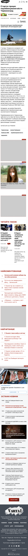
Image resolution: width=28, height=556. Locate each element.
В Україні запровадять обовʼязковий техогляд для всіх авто (6, 236)
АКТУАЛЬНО (13, 18)
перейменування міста (17, 132)
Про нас (4, 537)
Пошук (24, 2)
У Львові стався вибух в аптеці (14, 333)
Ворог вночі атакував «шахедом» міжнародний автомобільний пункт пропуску (15, 435)
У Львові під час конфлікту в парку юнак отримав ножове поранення (13, 287)
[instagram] (14, 546)
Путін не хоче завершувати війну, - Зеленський (13, 281)
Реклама (13, 14)
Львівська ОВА (5, 132)
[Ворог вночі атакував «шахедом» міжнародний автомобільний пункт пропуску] (13, 432)
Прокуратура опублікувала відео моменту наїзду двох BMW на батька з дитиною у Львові (15, 294)
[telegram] (19, 546)
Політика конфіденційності (12, 543)
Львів (19, 18)
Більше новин (14, 499)
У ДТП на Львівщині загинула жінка (14, 359)
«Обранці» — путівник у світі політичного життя (13, 301)
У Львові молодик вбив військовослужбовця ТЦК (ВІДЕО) (13, 338)
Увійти (19, 2)
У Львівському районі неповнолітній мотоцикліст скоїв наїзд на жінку (14, 411)
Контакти (17, 537)
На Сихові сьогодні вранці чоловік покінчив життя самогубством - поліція (15, 406)
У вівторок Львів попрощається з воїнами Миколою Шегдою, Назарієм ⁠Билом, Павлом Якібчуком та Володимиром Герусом (14, 477)
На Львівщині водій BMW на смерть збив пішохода (15, 422)
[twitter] (11, 546)
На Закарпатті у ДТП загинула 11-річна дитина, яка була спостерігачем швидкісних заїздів (15, 442)
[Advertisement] (13, 150)
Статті (6, 526)
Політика (23, 522)
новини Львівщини (15, 130)
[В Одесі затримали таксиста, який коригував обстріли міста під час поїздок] (20, 227)
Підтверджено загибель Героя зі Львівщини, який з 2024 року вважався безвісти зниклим (15, 345)
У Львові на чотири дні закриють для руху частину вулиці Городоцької (14, 494)
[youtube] (16, 546)
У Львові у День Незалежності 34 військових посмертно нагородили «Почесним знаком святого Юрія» (14, 470)
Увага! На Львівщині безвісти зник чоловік (14, 401)
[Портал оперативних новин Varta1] (5, 2)
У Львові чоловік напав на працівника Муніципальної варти (15, 453)
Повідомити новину (21, 2)
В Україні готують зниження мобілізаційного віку (12, 484)
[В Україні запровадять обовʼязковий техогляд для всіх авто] (6, 227)
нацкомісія (4, 135)
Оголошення (19, 526)
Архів (23, 543)
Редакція (10, 537)
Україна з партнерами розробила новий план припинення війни (15, 458)
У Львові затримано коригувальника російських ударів (14, 417)
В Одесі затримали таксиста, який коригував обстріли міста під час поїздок (19, 239)
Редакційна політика (14, 540)
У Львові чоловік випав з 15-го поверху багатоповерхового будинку (14, 353)
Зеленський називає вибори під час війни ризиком (15, 276)
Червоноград (4, 130)
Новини (24, 18)
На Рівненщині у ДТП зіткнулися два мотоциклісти (14, 489)
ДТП (11, 526)
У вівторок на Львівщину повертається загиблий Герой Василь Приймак (15, 464)
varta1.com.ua (4, 531)
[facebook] (9, 546)
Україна (16, 522)
